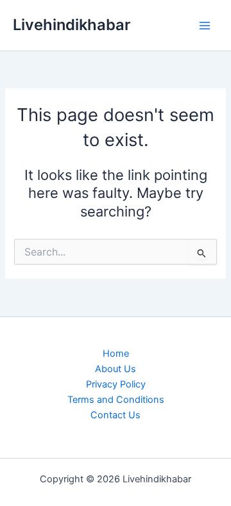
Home (116, 353)
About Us (115, 369)
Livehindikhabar (71, 24)
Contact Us (115, 415)
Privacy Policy (116, 384)
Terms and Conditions (115, 399)
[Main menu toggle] (204, 25)
